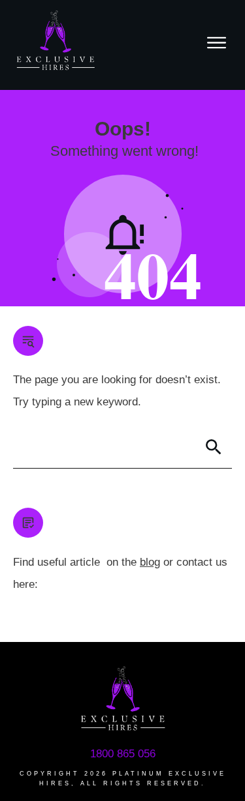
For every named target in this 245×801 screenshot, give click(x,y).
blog (150, 562)
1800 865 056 (122, 754)
